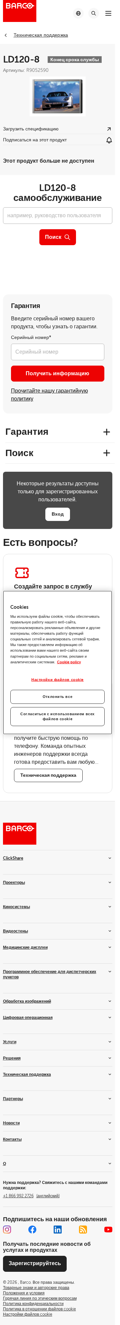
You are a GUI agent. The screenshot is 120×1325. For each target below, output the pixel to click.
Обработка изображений (27, 1001)
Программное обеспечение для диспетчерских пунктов (49, 974)
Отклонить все (57, 696)
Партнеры (13, 1098)
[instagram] (7, 1230)
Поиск (53, 237)
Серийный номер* (31, 337)
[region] (57, 662)
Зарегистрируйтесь (35, 1263)
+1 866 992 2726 (31, 1196)
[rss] (83, 1230)
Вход (58, 514)
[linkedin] (58, 1230)
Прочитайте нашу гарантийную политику (49, 395)
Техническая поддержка (27, 1074)
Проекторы (14, 882)
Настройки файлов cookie (57, 679)
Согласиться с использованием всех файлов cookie (57, 716)
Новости (11, 1123)
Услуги (9, 1042)
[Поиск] (93, 13)
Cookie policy (69, 662)
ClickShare (13, 858)
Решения (12, 1058)
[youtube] (108, 1230)
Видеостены (15, 931)
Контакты (12, 1139)
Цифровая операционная (28, 1017)
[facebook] (32, 1230)
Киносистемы (16, 907)
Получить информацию (57, 374)
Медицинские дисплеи (25, 947)
